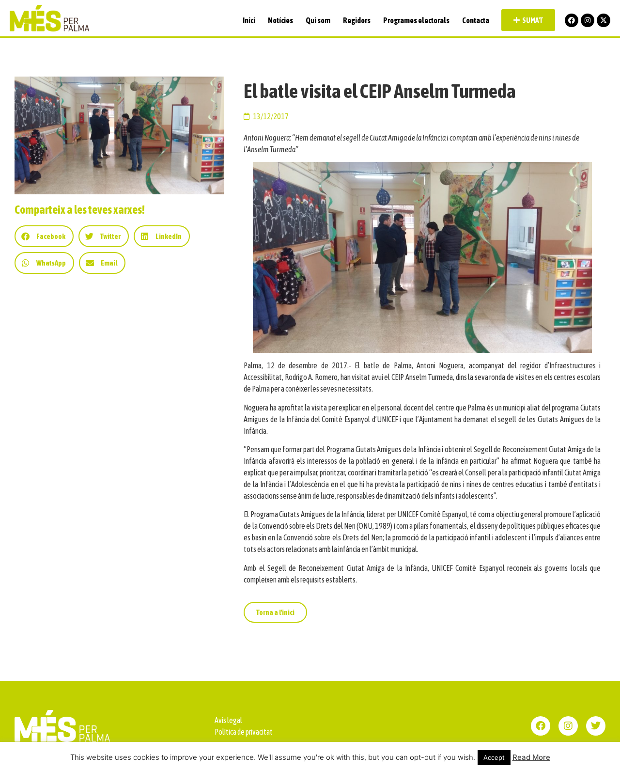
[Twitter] (595, 726)
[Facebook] (571, 20)
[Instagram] (587, 20)
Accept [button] (494, 757)
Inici (249, 20)
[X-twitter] (603, 20)
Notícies (280, 20)
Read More (531, 757)
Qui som (318, 20)
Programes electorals (416, 20)
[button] (44, 236)
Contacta (475, 20)
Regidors (357, 20)
